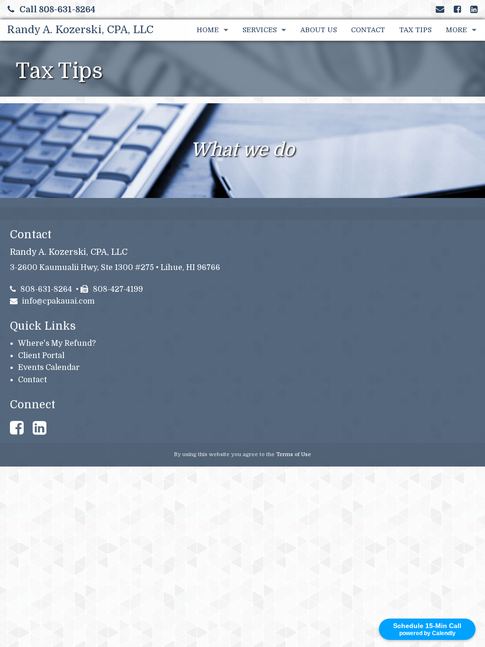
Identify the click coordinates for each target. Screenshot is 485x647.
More (456, 30)
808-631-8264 (46, 289)
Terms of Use (293, 454)
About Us (318, 30)
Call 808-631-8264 (57, 9)
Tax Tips (415, 30)
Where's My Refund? (57, 343)
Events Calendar (49, 367)
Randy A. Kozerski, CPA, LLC (80, 30)
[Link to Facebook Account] (457, 9)
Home (208, 30)
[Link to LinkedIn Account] (473, 9)
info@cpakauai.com (58, 301)
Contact (368, 30)
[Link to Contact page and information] (440, 9)
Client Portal (41, 355)
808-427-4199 (118, 289)
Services (259, 30)
